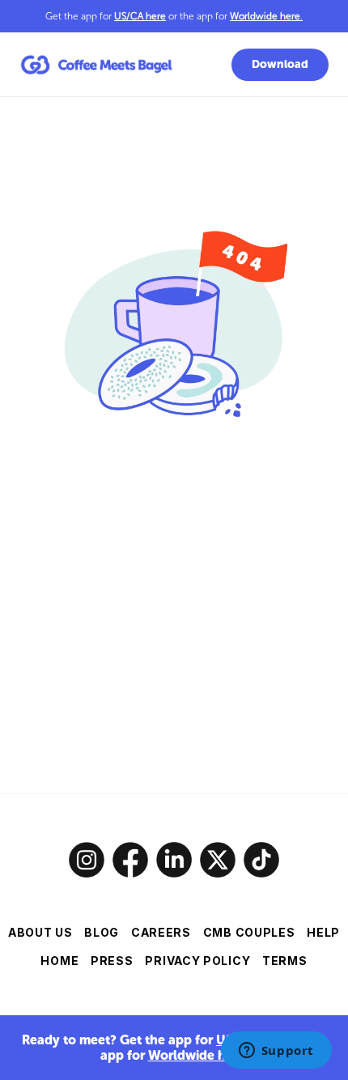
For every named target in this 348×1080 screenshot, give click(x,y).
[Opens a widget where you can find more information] (276, 1051)
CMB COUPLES (249, 932)
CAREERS (161, 932)
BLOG (101, 932)
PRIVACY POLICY (197, 960)
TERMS (285, 960)
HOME (59, 960)
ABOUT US (40, 932)
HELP (323, 932)
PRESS (112, 960)
